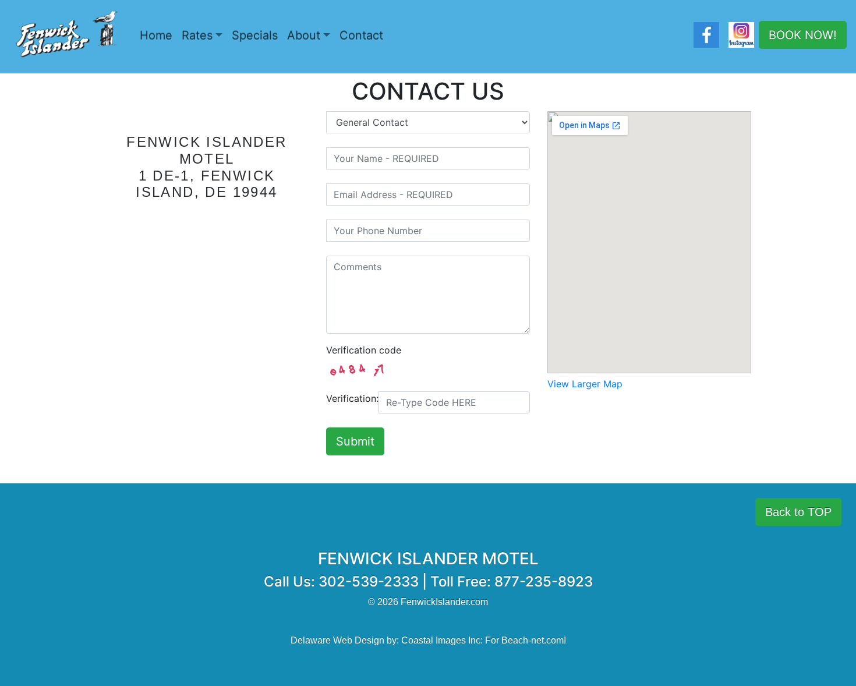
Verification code (363, 350)
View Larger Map (584, 384)
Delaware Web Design (337, 640)
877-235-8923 (543, 581)
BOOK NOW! (803, 35)
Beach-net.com (532, 640)
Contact (361, 36)
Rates (197, 36)
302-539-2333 (369, 581)
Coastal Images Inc (440, 640)
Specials (255, 36)
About (303, 36)
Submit (355, 441)
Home (156, 36)
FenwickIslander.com (444, 602)
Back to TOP (798, 511)
